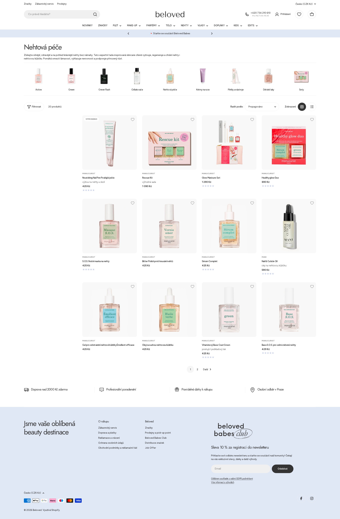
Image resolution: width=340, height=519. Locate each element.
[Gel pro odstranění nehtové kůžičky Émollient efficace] (109, 309)
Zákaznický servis (44, 3)
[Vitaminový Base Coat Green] (229, 309)
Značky (28, 3)
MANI (264, 257)
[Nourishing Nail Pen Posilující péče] (109, 142)
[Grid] (302, 106)
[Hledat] (95, 14)
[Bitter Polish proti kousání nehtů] (169, 226)
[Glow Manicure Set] (229, 142)
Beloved (37, 510)
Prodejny (62, 3)
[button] (128, 33)
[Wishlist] (299, 14)
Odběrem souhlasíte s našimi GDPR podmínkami (232, 478)
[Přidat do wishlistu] (132, 119)
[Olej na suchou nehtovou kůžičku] (169, 309)
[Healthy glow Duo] (289, 142)
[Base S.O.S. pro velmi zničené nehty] (289, 309)
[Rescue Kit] (169, 142)
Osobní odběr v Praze (270, 389)
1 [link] (190, 369)
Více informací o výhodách (222, 482)
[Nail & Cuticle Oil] (289, 226)
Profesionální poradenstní (121, 389)
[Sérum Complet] (229, 226)
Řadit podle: (236, 106)
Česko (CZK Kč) (304, 4)
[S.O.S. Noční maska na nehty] (109, 226)
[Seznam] (312, 106)
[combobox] (62, 14)
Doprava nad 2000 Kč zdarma (49, 389)
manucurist (88, 173)
